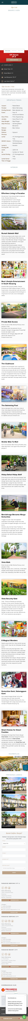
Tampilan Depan (7, 50)
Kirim (14, 872)
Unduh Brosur (14, 59)
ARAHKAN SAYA (15, 900)
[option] (14, 31)
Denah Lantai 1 (14, 50)
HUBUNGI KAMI (7, 1018)
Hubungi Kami (14, 912)
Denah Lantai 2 (20, 50)
